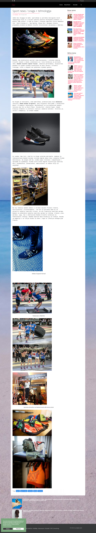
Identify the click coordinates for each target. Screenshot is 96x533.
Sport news (24, 491)
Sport (17, 491)
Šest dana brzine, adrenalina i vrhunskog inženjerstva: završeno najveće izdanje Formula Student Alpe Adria (78, 31)
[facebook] (12, 1)
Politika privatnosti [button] (7, 525)
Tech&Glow (16, 14)
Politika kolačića (27, 528)
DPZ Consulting (54, 528)
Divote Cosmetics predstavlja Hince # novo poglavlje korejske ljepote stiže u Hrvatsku (79, 46)
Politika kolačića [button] (15, 524)
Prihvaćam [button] (18, 528)
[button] (81, 0)
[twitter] (14, 1)
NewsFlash (67, 4)
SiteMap (35, 528)
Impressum (41, 528)
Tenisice (40, 491)
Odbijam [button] (8, 528)
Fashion (30, 491)
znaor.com (79, 528)
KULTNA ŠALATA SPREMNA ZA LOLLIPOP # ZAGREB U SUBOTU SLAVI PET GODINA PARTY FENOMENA (78, 24)
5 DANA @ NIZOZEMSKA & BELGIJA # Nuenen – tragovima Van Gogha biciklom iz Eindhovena (78, 39)
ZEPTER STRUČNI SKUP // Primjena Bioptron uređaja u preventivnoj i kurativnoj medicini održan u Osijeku (78, 17)
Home (61, 4)
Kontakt (75, 4)
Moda (35, 491)
